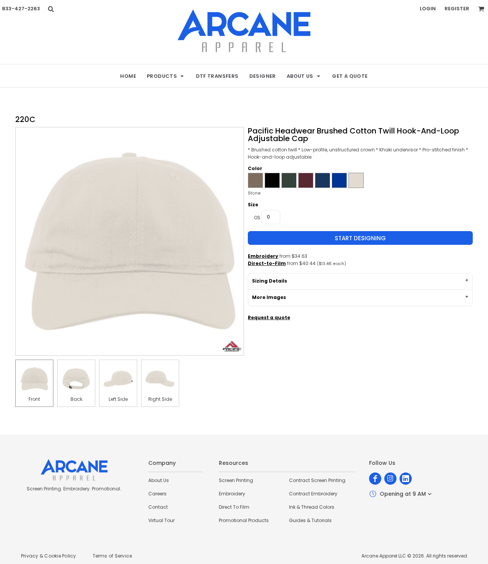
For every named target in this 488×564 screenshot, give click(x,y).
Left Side (118, 399)
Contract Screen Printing (317, 480)
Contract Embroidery (313, 493)
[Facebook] (375, 478)
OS (257, 217)
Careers (157, 493)
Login (428, 8)
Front (34, 399)
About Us (158, 480)
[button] (51, 9)
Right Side (160, 399)
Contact (158, 507)
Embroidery (263, 256)
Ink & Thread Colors (311, 507)
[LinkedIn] (406, 478)
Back (76, 399)
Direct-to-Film (267, 263)
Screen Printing (236, 480)
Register (457, 8)
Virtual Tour (161, 520)
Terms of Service (112, 556)
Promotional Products (244, 520)
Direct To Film (234, 507)
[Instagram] (390, 478)
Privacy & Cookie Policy (48, 556)
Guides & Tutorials (310, 520)
